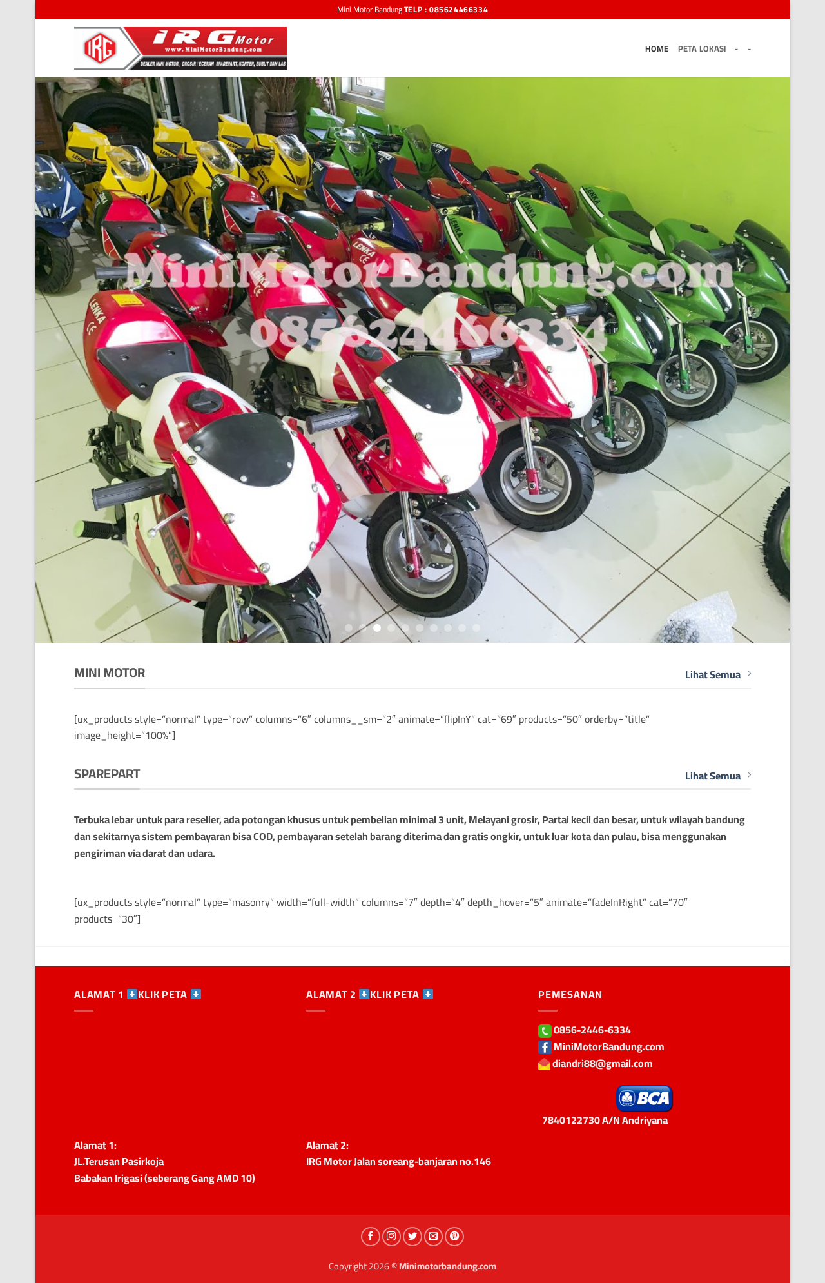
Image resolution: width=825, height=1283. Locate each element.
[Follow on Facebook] (370, 1236)
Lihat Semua (713, 675)
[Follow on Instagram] (392, 1236)
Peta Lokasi (702, 48)
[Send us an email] (433, 1236)
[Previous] (67, 360)
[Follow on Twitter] (412, 1236)
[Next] (758, 360)
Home (657, 48)
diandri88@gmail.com (602, 1063)
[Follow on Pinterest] (454, 1236)
